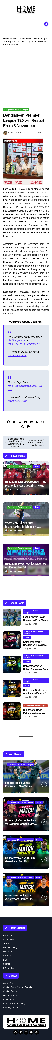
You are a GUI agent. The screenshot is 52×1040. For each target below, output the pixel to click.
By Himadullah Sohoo (18, 133)
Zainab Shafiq (16, 490)
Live (5, 960)
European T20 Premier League (33, 612)
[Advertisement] (26, 78)
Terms (6, 943)
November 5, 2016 (17, 355)
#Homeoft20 (34, 344)
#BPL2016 (22, 344)
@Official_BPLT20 (17, 340)
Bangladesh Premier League (16, 110)
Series (27, 637)
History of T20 (10, 995)
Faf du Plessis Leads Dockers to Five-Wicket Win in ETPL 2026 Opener (20, 786)
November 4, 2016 (17, 401)
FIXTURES (8, 968)
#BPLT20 (12, 344)
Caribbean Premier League (35, 706)
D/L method (8, 952)
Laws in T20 (9, 999)
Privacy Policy (10, 947)
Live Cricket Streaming (14, 1003)
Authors (7, 956)
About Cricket (9, 983)
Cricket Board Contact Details (17, 987)
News (37, 466)
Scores (6, 964)
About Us (7, 935)
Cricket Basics (10, 991)
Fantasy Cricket (10, 1008)
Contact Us (8, 939)
